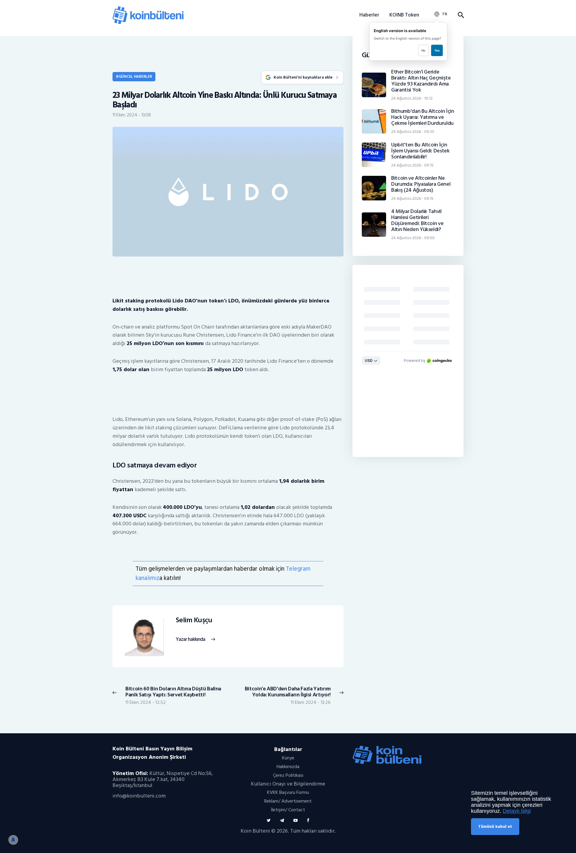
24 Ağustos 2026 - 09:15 (412, 165)
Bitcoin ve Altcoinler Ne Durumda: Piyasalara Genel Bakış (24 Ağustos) (420, 184)
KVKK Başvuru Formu (288, 792)
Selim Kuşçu (194, 620)
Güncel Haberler (135, 76)
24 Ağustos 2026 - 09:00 (413, 237)
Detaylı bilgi (517, 811)
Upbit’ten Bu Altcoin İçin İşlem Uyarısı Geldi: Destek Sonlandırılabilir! (420, 151)
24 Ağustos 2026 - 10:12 (412, 98)
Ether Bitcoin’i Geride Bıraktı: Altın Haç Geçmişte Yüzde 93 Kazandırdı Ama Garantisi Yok (421, 81)
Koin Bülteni (255, 831)
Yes (437, 50)
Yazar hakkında (190, 639)
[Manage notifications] (13, 840)
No (423, 50)
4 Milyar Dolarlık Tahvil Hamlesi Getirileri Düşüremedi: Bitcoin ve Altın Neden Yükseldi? (417, 221)
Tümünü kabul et (495, 826)
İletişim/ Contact (288, 810)
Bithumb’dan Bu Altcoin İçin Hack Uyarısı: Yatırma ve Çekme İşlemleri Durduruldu (422, 117)
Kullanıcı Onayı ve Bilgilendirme (288, 783)
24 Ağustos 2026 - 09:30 (412, 131)
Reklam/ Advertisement (288, 801)
